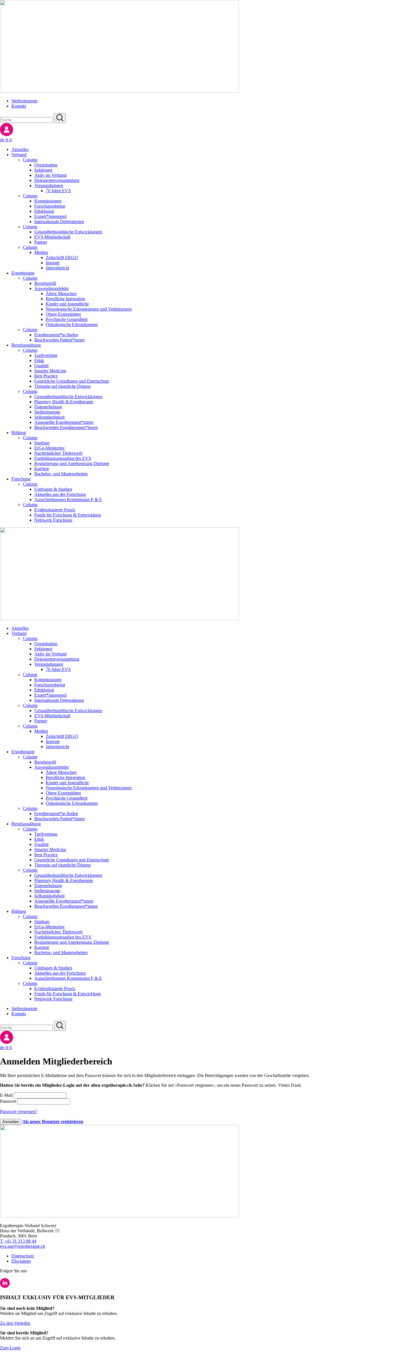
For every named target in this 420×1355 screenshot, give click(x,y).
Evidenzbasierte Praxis (54, 509)
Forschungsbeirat (49, 206)
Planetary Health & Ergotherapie (63, 401)
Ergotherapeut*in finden (56, 334)
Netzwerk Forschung (53, 520)
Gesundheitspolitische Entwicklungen (68, 231)
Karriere (41, 468)
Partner (40, 242)
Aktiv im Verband (50, 175)
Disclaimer (21, 1261)
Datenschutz (22, 1255)
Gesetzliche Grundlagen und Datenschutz (71, 381)
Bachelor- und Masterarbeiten (61, 473)
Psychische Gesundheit (66, 319)
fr (7, 139)
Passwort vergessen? (18, 1111)
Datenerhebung (48, 406)
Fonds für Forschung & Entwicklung (67, 514)
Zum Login (10, 1347)
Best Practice (46, 375)
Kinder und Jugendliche (67, 303)
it (10, 139)
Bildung (18, 432)
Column (30, 159)
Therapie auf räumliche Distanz (62, 386)
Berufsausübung (26, 345)
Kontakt (18, 106)
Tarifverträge (45, 355)
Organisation (45, 164)
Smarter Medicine (50, 370)
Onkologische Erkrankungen (72, 324)
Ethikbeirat (44, 211)
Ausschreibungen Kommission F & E (68, 499)
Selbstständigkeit (49, 417)
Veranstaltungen (48, 185)
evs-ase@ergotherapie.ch (22, 1246)
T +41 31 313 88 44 (18, 1241)
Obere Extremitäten (63, 314)
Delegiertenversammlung (56, 180)
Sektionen (43, 170)
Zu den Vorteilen (15, 1323)
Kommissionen (47, 200)
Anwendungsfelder (51, 288)
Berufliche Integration (65, 298)
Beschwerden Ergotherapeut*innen (66, 427)
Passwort (8, 1101)
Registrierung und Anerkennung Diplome (71, 463)
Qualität (41, 365)
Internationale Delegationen (59, 221)
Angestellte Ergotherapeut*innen (63, 422)
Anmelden (10, 1122)
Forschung (21, 478)
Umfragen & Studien (53, 489)
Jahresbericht (57, 267)
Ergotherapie (23, 273)
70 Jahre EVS (58, 190)
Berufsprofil (45, 283)
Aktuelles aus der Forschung (60, 494)
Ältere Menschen (61, 293)
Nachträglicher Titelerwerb (58, 453)
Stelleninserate (24, 100)
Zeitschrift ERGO (62, 257)
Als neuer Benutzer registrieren (52, 1121)
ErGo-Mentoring (49, 448)
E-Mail (7, 1095)
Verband (19, 154)
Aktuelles (20, 149)
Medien (41, 252)
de (2, 139)
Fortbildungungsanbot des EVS (62, 458)
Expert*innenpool (50, 216)
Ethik (39, 360)
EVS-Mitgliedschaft (52, 237)
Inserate (53, 262)
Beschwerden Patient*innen (59, 339)
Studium (41, 442)
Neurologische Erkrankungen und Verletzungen (89, 309)
